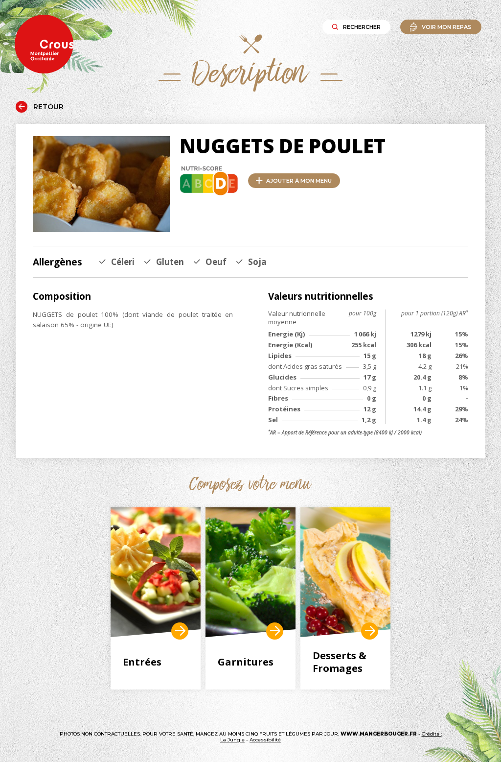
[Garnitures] (250, 572)
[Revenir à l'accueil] (44, 45)
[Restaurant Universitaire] (179, 631)
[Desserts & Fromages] (345, 572)
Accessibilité (265, 740)
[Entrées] (156, 572)
